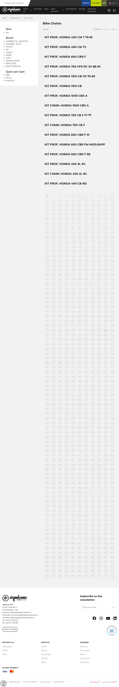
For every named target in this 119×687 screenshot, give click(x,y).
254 (53, 302)
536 (99, 418)
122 (53, 247)
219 (112, 284)
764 (79, 516)
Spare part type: (15, 71)
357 (79, 344)
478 (79, 395)
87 (112, 228)
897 (86, 571)
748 (47, 511)
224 (73, 289)
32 (112, 205)
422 (73, 372)
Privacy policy (45, 682)
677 (86, 478)
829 (73, 543)
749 (53, 511)
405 (105, 363)
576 (73, 437)
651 (60, 469)
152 (105, 256)
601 (92, 446)
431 (60, 377)
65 (112, 219)
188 (53, 275)
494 (112, 400)
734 (99, 502)
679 (99, 478)
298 (53, 321)
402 (86, 363)
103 (73, 238)
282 (92, 312)
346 (79, 339)
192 (79, 275)
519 (60, 414)
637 (112, 460)
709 (79, 492)
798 (86, 529)
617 (53, 455)
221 (53, 289)
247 (79, 298)
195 (99, 275)
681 (112, 478)
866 (99, 557)
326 (92, 330)
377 (66, 353)
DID (7, 50)
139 (92, 251)
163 (105, 261)
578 (86, 437)
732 (86, 502)
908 (86, 576)
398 (60, 363)
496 (53, 404)
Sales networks (54, 10)
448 (99, 381)
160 (86, 261)
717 (60, 497)
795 (66, 529)
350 (105, 339)
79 (60, 228)
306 (105, 321)
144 (53, 256)
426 (99, 372)
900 (105, 571)
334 (73, 335)
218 (105, 284)
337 (92, 335)
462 (47, 390)
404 (99, 363)
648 (112, 465)
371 (99, 349)
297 (47, 321)
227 (92, 289)
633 (86, 460)
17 (86, 201)
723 (99, 497)
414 (92, 367)
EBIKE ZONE (11, 63)
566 (79, 432)
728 (60, 502)
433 (73, 377)
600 (86, 446)
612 (92, 451)
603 (105, 446)
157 (66, 261)
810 (92, 534)
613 (99, 451)
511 (79, 409)
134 (60, 251)
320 (53, 330)
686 (73, 483)
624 (99, 455)
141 (105, 251)
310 (60, 326)
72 (86, 224)
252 (112, 298)
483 (112, 395)
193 (86, 275)
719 (73, 497)
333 (66, 335)
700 (92, 488)
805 (60, 534)
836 (47, 548)
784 (66, 525)
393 (99, 358)
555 (79, 428)
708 (73, 492)
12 (54, 201)
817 (66, 539)
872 (66, 562)
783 (60, 525)
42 (106, 210)
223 (66, 289)
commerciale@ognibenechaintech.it (24, 615)
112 (60, 242)
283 (99, 312)
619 (66, 455)
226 (86, 289)
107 (99, 238)
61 (86, 219)
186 (112, 270)
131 (112, 247)
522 (79, 414)
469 (92, 390)
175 (112, 265)
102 (66, 238)
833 (99, 543)
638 (47, 465)
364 (53, 349)
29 (93, 205)
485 (53, 400)
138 (86, 251)
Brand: (10, 37)
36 (67, 210)
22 (47, 205)
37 (73, 210)
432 (66, 377)
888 (99, 566)
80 (67, 228)
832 (92, 543)
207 (105, 279)
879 (112, 562)
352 (47, 344)
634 (92, 460)
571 (112, 432)
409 (60, 367)
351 (112, 339)
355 (66, 344)
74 (99, 224)
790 (105, 525)
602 (99, 446)
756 (99, 511)
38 (80, 210)
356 (73, 344)
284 (105, 312)
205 (92, 279)
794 (60, 529)
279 (73, 312)
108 (105, 238)
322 (66, 330)
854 (92, 553)
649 (47, 469)
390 (79, 358)
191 (73, 275)
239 (99, 293)
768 (105, 516)
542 (66, 423)
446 (86, 381)
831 (86, 543)
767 (99, 516)
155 (53, 261)
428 (112, 372)
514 (99, 409)
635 (99, 460)
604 (112, 446)
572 (47, 437)
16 (80, 201)
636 (105, 460)
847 (47, 553)
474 (53, 395)
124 (66, 247)
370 (92, 349)
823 (105, 539)
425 (92, 372)
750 (60, 511)
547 (99, 423)
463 (53, 390)
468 (86, 390)
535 (92, 418)
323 (73, 330)
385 (47, 358)
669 (105, 474)
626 (112, 455)
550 (47, 428)
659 (112, 469)
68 (60, 224)
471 (105, 390)
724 (105, 497)
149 (86, 256)
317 (105, 326)
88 (47, 233)
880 (47, 566)
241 (112, 293)
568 (92, 432)
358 (86, 344)
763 (73, 516)
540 (53, 423)
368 (79, 349)
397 (53, 363)
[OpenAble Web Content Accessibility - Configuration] (3, 683)
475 (60, 395)
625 (105, 455)
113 (66, 242)
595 (53, 446)
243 (53, 298)
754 (86, 511)
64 (106, 219)
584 (53, 441)
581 (105, 437)
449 (105, 381)
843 (92, 548)
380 (86, 353)
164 (112, 261)
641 (66, 465)
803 (47, 534)
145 (60, 256)
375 (53, 353)
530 (60, 418)
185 (105, 270)
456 (79, 386)
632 (79, 460)
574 (60, 437)
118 (99, 242)
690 (99, 483)
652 (66, 469)
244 (60, 298)
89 (54, 233)
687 (79, 483)
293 (92, 316)
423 (79, 372)
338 (99, 335)
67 (54, 224)
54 (112, 214)
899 (99, 571)
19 (99, 201)
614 (105, 451)
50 (86, 214)
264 (47, 307)
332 (60, 335)
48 (73, 214)
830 (79, 543)
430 (53, 377)
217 (99, 284)
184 (99, 270)
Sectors (44, 650)
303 (86, 321)
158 (73, 261)
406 (112, 363)
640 (60, 465)
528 (47, 418)
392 (92, 358)
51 (93, 214)
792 (47, 529)
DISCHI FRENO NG (13, 66)
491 (92, 400)
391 (86, 358)
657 (99, 469)
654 (79, 469)
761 (60, 516)
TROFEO (9, 47)
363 (47, 349)
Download (38, 9)
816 (60, 539)
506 (47, 409)
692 (112, 483)
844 (99, 548)
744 (92, 506)
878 (105, 562)
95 (93, 233)
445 (79, 381)
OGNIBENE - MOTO (13, 44)
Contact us (84, 662)
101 (60, 238)
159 (79, 261)
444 (73, 381)
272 (99, 307)
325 (86, 330)
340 (112, 335)
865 (92, 557)
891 (47, 571)
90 (60, 233)
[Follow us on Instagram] (101, 618)
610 (79, 451)
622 (86, 455)
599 (79, 446)
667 (92, 474)
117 (92, 242)
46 (60, 214)
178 (60, 270)
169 (73, 265)
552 (60, 428)
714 (112, 492)
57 (60, 219)
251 (105, 298)
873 (73, 562)
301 (73, 321)
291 (79, 316)
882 (60, 566)
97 (106, 233)
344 (66, 339)
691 (105, 483)
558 (99, 428)
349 (99, 339)
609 (73, 451)
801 (105, 529)
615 (112, 451)
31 (106, 205)
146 (66, 256)
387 (60, 358)
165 (47, 265)
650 (53, 469)
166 (53, 265)
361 (105, 344)
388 (66, 358)
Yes (7, 32)
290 (73, 316)
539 (47, 423)
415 (99, 367)
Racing (9, 78)
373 (112, 349)
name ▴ (114, 29)
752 (73, 511)
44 (47, 214)
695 (60, 488)
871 (60, 562)
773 (66, 520)
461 (112, 386)
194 (92, 275)
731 (79, 502)
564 (66, 432)
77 (47, 228)
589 (86, 441)
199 (53, 279)
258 (79, 302)
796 (73, 529)
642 (73, 465)
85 (99, 228)
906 (73, 576)
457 (86, 386)
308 (47, 326)
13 (60, 201)
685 (66, 483)
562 (53, 432)
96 (99, 233)
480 (92, 395)
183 (92, 270)
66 (47, 224)
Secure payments (10, 668)
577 (79, 437)
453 (60, 386)
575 (66, 437)
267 (66, 307)
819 (79, 539)
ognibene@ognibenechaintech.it (22, 618)
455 (73, 386)
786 (79, 525)
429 (47, 377)
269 (79, 307)
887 (92, 566)
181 (79, 270)
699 (86, 488)
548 (105, 423)
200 (60, 279)
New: (9, 29)
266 (60, 307)
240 (105, 293)
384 (112, 353)
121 (47, 247)
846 (112, 548)
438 (105, 377)
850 (66, 553)
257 (73, 302)
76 (112, 224)
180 (73, 270)
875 (86, 562)
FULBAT (9, 52)
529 (53, 418)
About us (84, 646)
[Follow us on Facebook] (94, 618)
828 (66, 543)
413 (86, 367)
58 (67, 219)
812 (105, 534)
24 (60, 205)
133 (53, 251)
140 (99, 251)
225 (79, 289)
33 (47, 210)
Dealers (5, 650)
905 (66, 576)
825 (47, 543)
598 (73, 446)
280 (79, 312)
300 (66, 321)
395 (112, 358)
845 (105, 548)
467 (79, 390)
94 (86, 233)
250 (99, 298)
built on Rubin (110, 682)
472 (112, 390)
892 (53, 571)
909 (92, 576)
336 (86, 335)
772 (60, 520)
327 (99, 330)
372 (105, 349)
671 (47, 478)
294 (99, 316)
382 (99, 353)
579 (92, 437)
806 (66, 534)
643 (79, 465)
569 (99, 432)
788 (92, 525)
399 (66, 363)
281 (86, 312)
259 (86, 302)
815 (53, 539)
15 (73, 201)
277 (60, 312)
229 (105, 289)
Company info (58, 682)
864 (86, 557)
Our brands (84, 658)
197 (112, 275)
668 (99, 474)
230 (112, 289)
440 (47, 381)
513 (92, 409)
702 (105, 488)
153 (112, 256)
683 (53, 483)
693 (47, 488)
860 (60, 557)
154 (47, 261)
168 (66, 265)
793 (53, 529)
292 (86, 316)
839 (66, 548)
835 (112, 543)
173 (99, 265)
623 (92, 455)
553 (66, 428)
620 (73, 455)
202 (73, 279)
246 (73, 298)
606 (53, 451)
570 (105, 432)
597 (66, 446)
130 (105, 247)
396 (47, 363)
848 (53, 553)
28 (86, 205)
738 (53, 506)
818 (73, 539)
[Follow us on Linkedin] (115, 618)
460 (105, 386)
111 (53, 242)
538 (112, 418)
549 (112, 423)
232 (53, 293)
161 (92, 261)
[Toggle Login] (109, 10)
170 (79, 265)
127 (86, 247)
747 (112, 506)
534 (86, 418)
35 (60, 210)
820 (86, 539)
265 (53, 307)
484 (47, 400)
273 (105, 307)
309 (53, 326)
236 (79, 293)
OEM (8, 75)
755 (92, 511)
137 (79, 251)
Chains (44, 646)
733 (92, 502)
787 (86, 525)
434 (79, 377)
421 (66, 372)
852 (79, 553)
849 (60, 553)
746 (105, 506)
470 (99, 390)
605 (47, 451)
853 (86, 553)
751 (66, 511)
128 (92, 247)
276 (53, 312)
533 (79, 418)
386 (53, 358)
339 (105, 335)
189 (60, 275)
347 (86, 339)
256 (66, 302)
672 (53, 478)
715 (47, 497)
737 (47, 506)
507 (53, 409)
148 (79, 256)
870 (53, 562)
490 (86, 400)
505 (112, 404)
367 (73, 349)
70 (73, 224)
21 (112, 201)
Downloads (7, 646)
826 (53, 543)
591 (99, 441)
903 (53, 576)
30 (99, 205)
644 (86, 465)
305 (99, 321)
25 (67, 205)
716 (53, 497)
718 (66, 497)
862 (73, 557)
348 (92, 339)
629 (60, 460)
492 (99, 400)
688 (86, 483)
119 (105, 242)
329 (112, 330)
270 (86, 307)
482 (105, 395)
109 (112, 238)
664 (73, 474)
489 (79, 400)
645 (92, 465)
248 (86, 298)
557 (92, 428)
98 (112, 233)
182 (86, 270)
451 (47, 386)
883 (66, 566)
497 (60, 404)
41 (99, 210)
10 (112, 196)
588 (79, 441)
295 (105, 316)
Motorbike (96, 3)
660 (47, 474)
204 (86, 279)
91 (67, 233)
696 (66, 488)
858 (47, 557)
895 (73, 571)
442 (60, 381)
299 (60, 321)
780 (112, 520)
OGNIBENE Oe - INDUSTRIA (17, 41)
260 (92, 302)
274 (112, 307)
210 (53, 284)
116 (86, 242)
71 (80, 224)
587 (73, 441)
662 (60, 474)
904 (60, 576)
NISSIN (8, 55)
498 (66, 404)
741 (73, 506)
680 (105, 478)
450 (112, 381)
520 (66, 414)
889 (105, 566)
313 (79, 326)
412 (79, 367)
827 (60, 543)
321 (60, 330)
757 (105, 511)
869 (47, 562)
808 (79, 534)
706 (60, 492)
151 (99, 256)
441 (53, 381)
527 (112, 414)
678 (92, 478)
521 (73, 414)
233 (60, 293)
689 (92, 483)
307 (112, 321)
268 (73, 307)
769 (112, 516)
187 (47, 275)
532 (73, 418)
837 (53, 548)
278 (66, 312)
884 (73, 566)
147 (73, 256)
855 (99, 553)
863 (79, 557)
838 (60, 548)
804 (53, 534)
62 (93, 219)
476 (66, 395)
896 (79, 571)
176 (47, 270)
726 (47, 502)
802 (112, 529)
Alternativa (10, 81)
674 (66, 478)
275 (47, 312)
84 (93, 228)
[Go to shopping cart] (114, 10)
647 (105, 465)
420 (60, 372)
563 (60, 432)
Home (4, 18)
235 (73, 293)
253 (47, 302)
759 (47, 516)
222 (60, 289)
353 (53, 344)
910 (99, 576)
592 (105, 441)
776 (86, 520)
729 (66, 502)
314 (86, 326)
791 (112, 525)
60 (80, 219)
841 (79, 548)
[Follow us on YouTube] (108, 618)
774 (73, 520)
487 (66, 400)
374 (47, 353)
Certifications (71, 9)
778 (99, 520)
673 (60, 478)
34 (54, 210)
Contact (82, 9)
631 (73, 460)
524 (92, 414)
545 (86, 423)
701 (99, 488)
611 (86, 451)
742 (79, 506)
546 (92, 423)
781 (47, 525)
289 (66, 316)
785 (73, 525)
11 (47, 201)
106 (92, 238)
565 (73, 432)
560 (112, 428)
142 (112, 251)
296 (112, 316)
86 (106, 228)
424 (86, 372)
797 (79, 529)
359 (92, 344)
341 (47, 339)
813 (112, 534)
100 (53, 238)
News (46, 9)
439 (112, 377)
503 (99, 404)
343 (60, 339)
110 (47, 242)
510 (73, 409)
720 (79, 497)
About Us (25, 10)
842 (86, 548)
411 (73, 367)
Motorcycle (8, 642)
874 (79, 562)
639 (53, 465)
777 (92, 520)
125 (73, 247)
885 (79, 566)
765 (86, 516)
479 (86, 395)
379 (79, 353)
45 (54, 214)
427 (105, 372)
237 (86, 293)
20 (106, 201)
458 (92, 386)
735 (105, 502)
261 (99, 302)
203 (79, 279)
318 (112, 326)
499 (73, 404)
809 (86, 534)
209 (47, 284)
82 (80, 228)
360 (99, 344)
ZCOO (8, 58)
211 (60, 284)
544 (79, 423)
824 (112, 539)
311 (66, 326)
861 (66, 557)
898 (92, 571)
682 (47, 483)
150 (92, 256)
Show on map (10, 629)
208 (112, 279)
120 (112, 242)
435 (86, 377)
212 (66, 284)
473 (47, 395)
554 (73, 428)
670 (112, 474)
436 (92, 377)
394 (105, 358)
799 (92, 529)
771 (53, 520)
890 (112, 566)
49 (80, 214)
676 (79, 478)
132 (47, 251)
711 (92, 492)
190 (66, 275)
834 (105, 543)
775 (79, 520)
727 (53, 502)
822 (99, 539)
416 (105, 367)
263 (112, 302)
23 (54, 205)
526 (105, 414)
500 (79, 404)
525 (99, 414)
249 (92, 298)
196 (105, 275)
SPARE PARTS (15, 18)
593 (112, 441)
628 (53, 460)
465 (66, 390)
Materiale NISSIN (13, 61)
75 (106, 224)
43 (112, 210)
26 (73, 205)
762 (66, 516)
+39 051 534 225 (11, 620)
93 (80, 233)
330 (47, 335)
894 (66, 571)
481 (99, 395)
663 (66, 474)
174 (105, 265)
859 (53, 557)
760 (53, 516)
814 (47, 539)
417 (112, 367)
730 (73, 502)
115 (79, 242)
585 (60, 441)
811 (99, 534)
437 (99, 377)
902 (47, 576)
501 (86, 404)
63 (99, 219)
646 (99, 465)
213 (73, 284)
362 (112, 344)
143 (47, 256)
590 (92, 441)
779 (105, 520)
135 (66, 251)
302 (79, 321)
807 (73, 534)
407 (47, 367)
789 (99, 525)
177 (53, 270)
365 (60, 349)
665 (79, 474)
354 (60, 344)
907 (79, 576)
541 (60, 423)
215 (86, 284)
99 (47, 238)
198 (47, 279)
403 (92, 363)
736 (112, 502)
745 (99, 506)
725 (112, 497)
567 (86, 432)
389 (73, 358)
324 (79, 330)
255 (60, 302)
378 (73, 353)
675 (73, 478)
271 (92, 307)
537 (105, 418)
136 (73, 251)
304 (92, 321)
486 (60, 400)
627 (47, 460)
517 (47, 414)
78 (54, 228)
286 (47, 316)
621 (79, 455)
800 (99, 529)
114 (73, 242)
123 (60, 247)
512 (86, 409)
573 (53, 437)
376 (60, 353)
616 (47, 455)
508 (60, 409)
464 (60, 390)
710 (86, 492)
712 (99, 492)
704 (47, 492)
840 (73, 548)
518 (53, 414)
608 (66, 451)
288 (60, 316)
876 (92, 562)
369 (86, 349)
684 (60, 483)
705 (53, 492)
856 (105, 553)
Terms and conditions (92, 10)
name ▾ (105, 29)
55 (47, 219)
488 (73, 400)
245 (66, 298)
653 (73, 469)
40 (93, 210)
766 (92, 516)
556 (86, 428)
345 (73, 339)
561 (47, 432)
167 (60, 265)
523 (86, 414)
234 (66, 293)
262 (105, 302)
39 (86, 210)
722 (92, 497)
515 (105, 409)
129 (99, 247)
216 (92, 284)
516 (112, 409)
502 (92, 404)
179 (66, 270)
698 (79, 488)
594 (47, 446)
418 (47, 372)
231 (47, 293)
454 (66, 386)
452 (53, 386)
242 (47, 298)
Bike (104, 3)
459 (99, 386)
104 (79, 238)
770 (47, 520)
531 (66, 418)
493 (105, 400)
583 (47, 441)
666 (86, 474)
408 (53, 367)
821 (92, 539)
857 (112, 553)
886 (86, 566)
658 (105, 469)
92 (73, 233)
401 (79, 363)
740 (66, 506)
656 (92, 469)
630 (66, 460)
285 (112, 312)
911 (105, 576)
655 (86, 469)
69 (67, 224)
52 (99, 214)
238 (92, 293)
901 (112, 571)
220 (47, 289)
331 (53, 335)
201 (66, 279)
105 (86, 238)
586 (66, 441)
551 (53, 428)
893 (60, 571)
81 (73, 228)
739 (60, 506)
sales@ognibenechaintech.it (20, 612)
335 (79, 335)
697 (73, 488)
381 (92, 353)
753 (79, 511)
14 (67, 201)
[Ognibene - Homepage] (11, 10)
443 (66, 381)
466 (73, 390)
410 (66, 367)
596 (60, 446)
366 (66, 349)
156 (60, 261)
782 (53, 525)
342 (53, 339)
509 (66, 409)
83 (86, 228)
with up (94, 682)
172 (92, 265)
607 (60, 451)
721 (86, 497)
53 (106, 214)
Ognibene (84, 642)
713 (105, 492)
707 (66, 492)
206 (99, 279)
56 (54, 219)
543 (73, 423)
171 (86, 265)
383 (105, 353)
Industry (86, 3)
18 (93, 201)
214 (79, 284)
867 (105, 557)
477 (73, 395)
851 (73, 553)
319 (47, 330)
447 (92, 381)
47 (67, 214)
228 (99, 289)
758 (112, 511)
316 (99, 326)
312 (73, 326)
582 (112, 437)
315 (92, 326)
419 (53, 372)
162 (99, 261)
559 (105, 428)
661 (53, 474)
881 (53, 566)
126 (79, 247)
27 (80, 205)
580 (99, 437)
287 (53, 316)
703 (112, 488)
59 (73, 219)
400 (73, 363)
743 (86, 506)
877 (99, 562)
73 (93, 224)
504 (105, 404)
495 (47, 404)
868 (112, 557)
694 (53, 488)
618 (60, 455)
